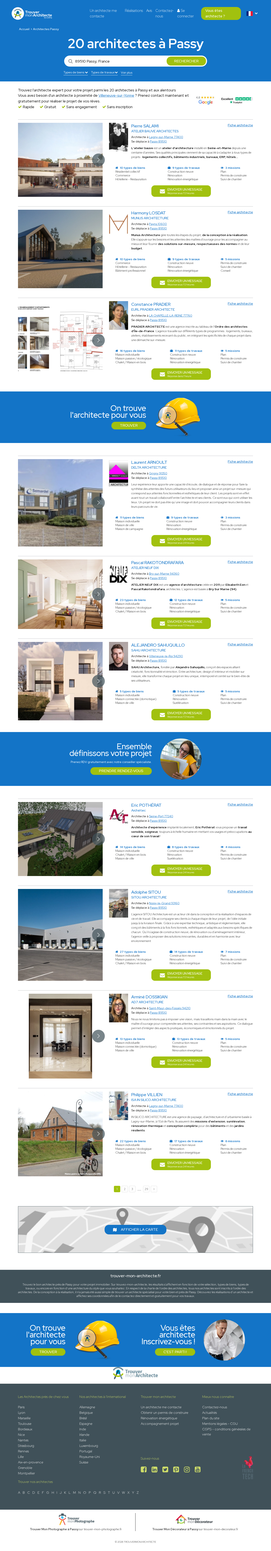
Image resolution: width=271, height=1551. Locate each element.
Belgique (86, 1412)
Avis (149, 10)
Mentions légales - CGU (220, 1423)
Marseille (24, 1418)
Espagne (85, 1423)
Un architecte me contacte (103, 13)
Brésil (83, 1418)
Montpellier (26, 1473)
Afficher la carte (139, 1229)
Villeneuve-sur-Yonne (116, 95)
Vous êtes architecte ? (215, 13)
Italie (82, 1440)
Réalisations (134, 10)
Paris (21, 1407)
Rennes (23, 1451)
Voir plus (126, 72)
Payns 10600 (158, 224)
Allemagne (87, 1407)
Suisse (83, 1462)
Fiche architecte (240, 125)
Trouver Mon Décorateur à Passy (175, 1529)
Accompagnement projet (160, 1423)
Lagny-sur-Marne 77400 (166, 137)
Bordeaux (25, 1429)
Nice (21, 1434)
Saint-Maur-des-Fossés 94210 (170, 1008)
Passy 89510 (158, 141)
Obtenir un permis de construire (164, 1412)
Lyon (21, 1412)
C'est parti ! (175, 1352)
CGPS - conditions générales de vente (226, 1431)
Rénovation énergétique (159, 1418)
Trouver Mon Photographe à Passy (54, 1529)
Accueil (24, 29)
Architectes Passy (46, 29)
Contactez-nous (164, 13)
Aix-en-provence (30, 1462)
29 (146, 1189)
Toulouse (24, 1423)
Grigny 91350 (158, 473)
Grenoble (25, 1468)
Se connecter (185, 13)
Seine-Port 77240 (161, 816)
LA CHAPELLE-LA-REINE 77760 (170, 315)
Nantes (23, 1440)
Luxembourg (88, 1445)
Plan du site (210, 1418)
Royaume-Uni (89, 1457)
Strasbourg (26, 1445)
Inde (82, 1429)
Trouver (129, 425)
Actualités (209, 1412)
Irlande (84, 1434)
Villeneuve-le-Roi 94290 (166, 656)
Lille (21, 1457)
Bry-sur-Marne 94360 (164, 574)
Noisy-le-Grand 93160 (164, 903)
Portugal (85, 1451)
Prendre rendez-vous (121, 771)
